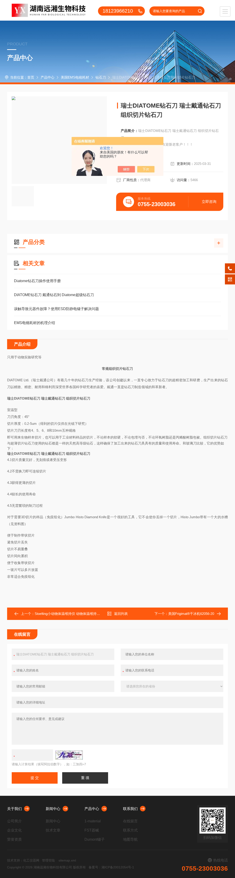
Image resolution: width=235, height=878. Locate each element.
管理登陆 (48, 860)
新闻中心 (53, 809)
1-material (92, 821)
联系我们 (130, 809)
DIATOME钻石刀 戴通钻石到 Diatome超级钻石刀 (54, 295)
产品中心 (47, 77)
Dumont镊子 (94, 839)
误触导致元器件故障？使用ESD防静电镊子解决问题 (56, 309)
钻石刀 (100, 77)
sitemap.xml (67, 860)
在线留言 (130, 821)
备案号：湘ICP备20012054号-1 (111, 867)
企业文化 (14, 830)
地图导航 (130, 839)
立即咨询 (209, 202)
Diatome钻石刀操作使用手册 (37, 281)
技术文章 (53, 830)
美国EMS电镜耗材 (75, 77)
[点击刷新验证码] (69, 755)
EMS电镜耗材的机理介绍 (34, 323)
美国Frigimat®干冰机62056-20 (191, 614)
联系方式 (130, 830)
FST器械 (91, 830)
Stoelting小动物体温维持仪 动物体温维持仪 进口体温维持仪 (80, 614)
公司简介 (14, 821)
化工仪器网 (31, 860)
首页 (30, 77)
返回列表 (121, 614)
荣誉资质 (14, 839)
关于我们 (14, 809)
